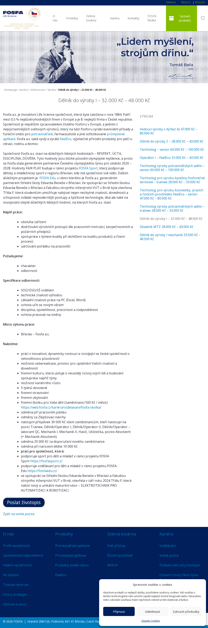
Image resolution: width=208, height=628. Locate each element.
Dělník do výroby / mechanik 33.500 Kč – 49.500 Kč (170, 237)
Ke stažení (11, 575)
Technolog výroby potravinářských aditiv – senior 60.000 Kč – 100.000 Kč (172, 168)
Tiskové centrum (16, 584)
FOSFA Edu (47, 178)
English (200, 2)
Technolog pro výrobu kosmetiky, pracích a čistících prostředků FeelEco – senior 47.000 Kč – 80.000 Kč (171, 194)
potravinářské (42, 134)
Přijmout (119, 611)
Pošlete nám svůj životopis (179, 565)
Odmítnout (152, 611)
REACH (112, 565)
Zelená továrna (91, 18)
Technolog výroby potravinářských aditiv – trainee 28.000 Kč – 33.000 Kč (172, 208)
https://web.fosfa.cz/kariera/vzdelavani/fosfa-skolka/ (61, 407)
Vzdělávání (167, 545)
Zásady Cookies (150, 621)
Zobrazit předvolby (186, 611)
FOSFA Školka (151, 18)
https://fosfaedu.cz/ (42, 471)
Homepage (10, 90)
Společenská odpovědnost (23, 555)
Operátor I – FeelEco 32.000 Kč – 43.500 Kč (171, 157)
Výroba (52, 90)
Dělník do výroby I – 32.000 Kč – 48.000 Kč (171, 218)
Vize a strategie (15, 594)
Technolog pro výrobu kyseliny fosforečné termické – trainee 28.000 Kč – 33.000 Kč (172, 180)
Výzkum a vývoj (14, 604)
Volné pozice (37, 90)
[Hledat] (203, 18)
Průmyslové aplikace (70, 555)
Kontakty (133, 18)
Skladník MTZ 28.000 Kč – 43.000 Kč (166, 227)
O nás (55, 18)
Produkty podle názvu (72, 565)
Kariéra (114, 18)
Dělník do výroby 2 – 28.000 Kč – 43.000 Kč (171, 141)
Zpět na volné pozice (19, 514)
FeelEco (186, 2)
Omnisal (171, 2)
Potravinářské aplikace (72, 545)
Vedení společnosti (17, 565)
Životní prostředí (120, 555)
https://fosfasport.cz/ (46, 461)
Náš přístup (116, 545)
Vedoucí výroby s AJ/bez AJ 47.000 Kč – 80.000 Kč (168, 131)
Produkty (72, 18)
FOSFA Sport (88, 168)
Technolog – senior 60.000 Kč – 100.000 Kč (172, 149)
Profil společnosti (16, 545)
